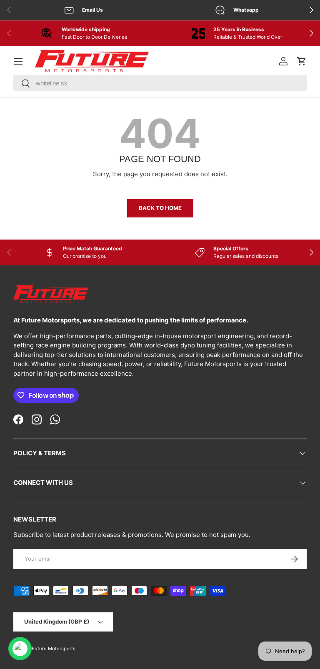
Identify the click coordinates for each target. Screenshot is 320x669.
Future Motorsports (53, 649)
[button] (301, 61)
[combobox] (160, 83)
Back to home (160, 208)
